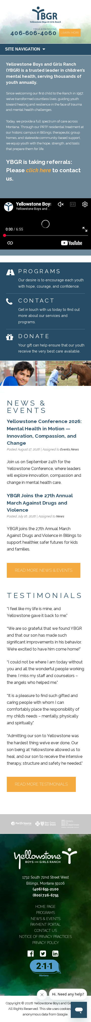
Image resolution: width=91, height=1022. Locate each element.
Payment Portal (45, 925)
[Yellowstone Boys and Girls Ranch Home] (45, 861)
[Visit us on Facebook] (31, 954)
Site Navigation (22, 49)
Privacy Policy (45, 943)
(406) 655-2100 (46, 889)
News (75, 449)
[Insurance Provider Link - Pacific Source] (21, 824)
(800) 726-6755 (45, 895)
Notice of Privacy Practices (45, 937)
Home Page (45, 907)
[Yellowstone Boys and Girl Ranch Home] (45, 15)
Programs (45, 913)
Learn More (70, 32)
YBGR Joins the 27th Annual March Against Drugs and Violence (40, 503)
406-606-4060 (33, 33)
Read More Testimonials (41, 784)
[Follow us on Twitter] (43, 954)
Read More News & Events (43, 570)
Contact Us (45, 931)
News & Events (45, 919)
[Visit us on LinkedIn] (55, 954)
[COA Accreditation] (70, 824)
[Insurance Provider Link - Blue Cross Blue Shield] (45, 824)
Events (65, 449)
